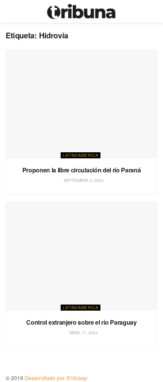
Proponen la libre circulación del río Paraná (81, 170)
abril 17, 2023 (83, 332)
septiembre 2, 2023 (83, 180)
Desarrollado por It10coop (56, 378)
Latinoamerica (81, 155)
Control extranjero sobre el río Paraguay (81, 322)
